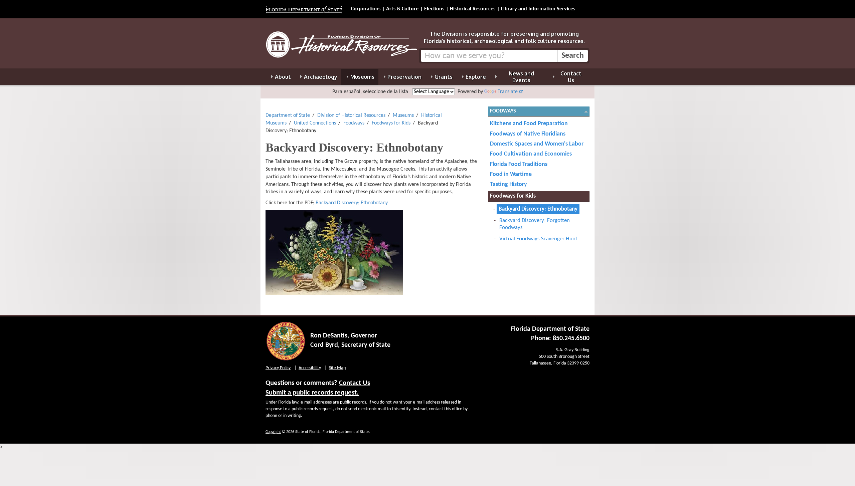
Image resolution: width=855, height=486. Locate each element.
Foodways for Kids (391, 123)
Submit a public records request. (312, 392)
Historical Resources (472, 9)
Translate (508, 91)
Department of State (288, 115)
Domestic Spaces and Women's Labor (536, 144)
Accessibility (310, 368)
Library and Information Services (538, 9)
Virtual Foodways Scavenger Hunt (538, 239)
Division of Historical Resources (351, 115)
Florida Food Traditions (518, 164)
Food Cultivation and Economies (531, 154)
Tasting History (508, 184)
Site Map (337, 368)
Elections (434, 9)
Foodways (353, 123)
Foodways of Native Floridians (527, 134)
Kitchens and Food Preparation (529, 123)
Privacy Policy (278, 368)
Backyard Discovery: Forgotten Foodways (534, 224)
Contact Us (354, 383)
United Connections (315, 123)
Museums (403, 115)
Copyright (273, 432)
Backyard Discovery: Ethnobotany (352, 203)
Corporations (365, 9)
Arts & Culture (402, 9)
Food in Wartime (511, 174)
